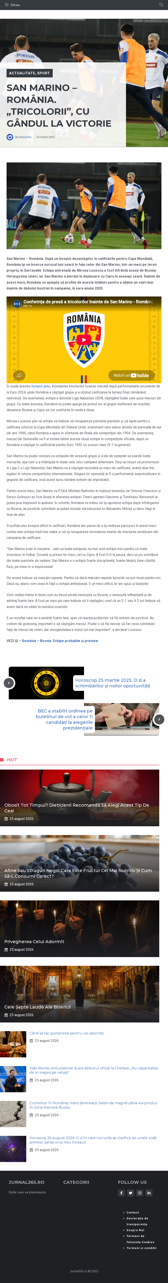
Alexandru (25, 137)
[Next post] (159, 719)
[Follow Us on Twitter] (130, 1192)
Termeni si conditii (142, 1248)
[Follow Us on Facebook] (121, 1192)
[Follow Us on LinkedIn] (148, 1192)
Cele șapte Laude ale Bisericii (37, 1007)
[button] (161, 5)
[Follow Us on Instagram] (139, 1192)
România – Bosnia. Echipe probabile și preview (60, 641)
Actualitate (22, 73)
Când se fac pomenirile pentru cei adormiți (67, 1033)
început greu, (41, 386)
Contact (133, 1212)
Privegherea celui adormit (34, 941)
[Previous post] (8, 683)
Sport (43, 73)
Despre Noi (135, 1230)
